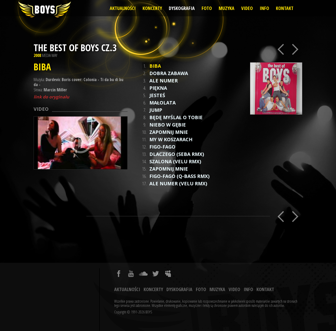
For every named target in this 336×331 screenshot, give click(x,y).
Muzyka (226, 8)
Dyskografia (182, 8)
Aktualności (123, 8)
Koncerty (152, 8)
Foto (207, 8)
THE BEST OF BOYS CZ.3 (75, 47)
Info (264, 8)
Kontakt (284, 8)
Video (247, 8)
